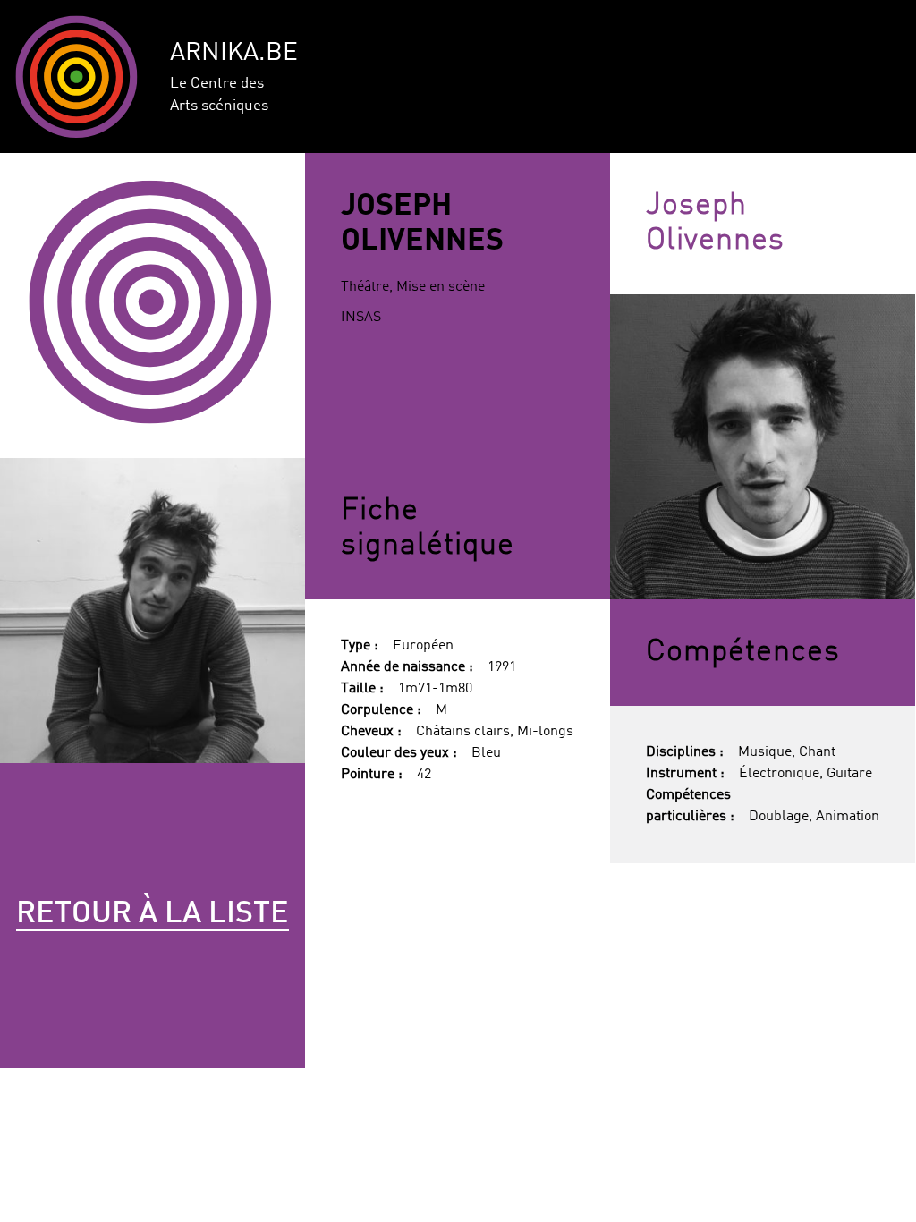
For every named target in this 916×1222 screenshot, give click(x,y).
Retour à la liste (152, 914)
